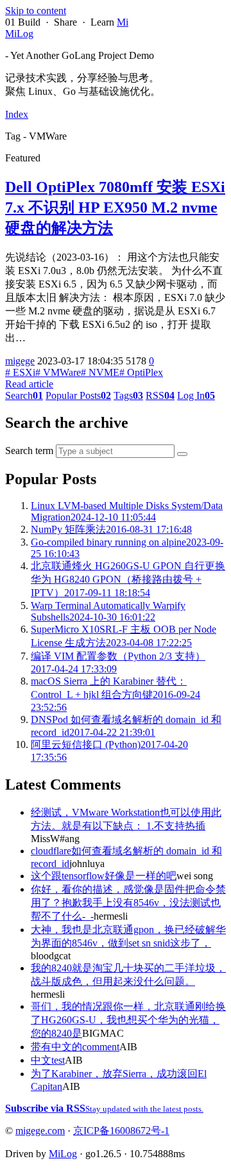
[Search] (182, 454)
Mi (122, 22)
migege (20, 360)
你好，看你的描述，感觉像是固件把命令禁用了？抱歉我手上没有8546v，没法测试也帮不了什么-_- (128, 903)
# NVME (100, 372)
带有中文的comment (75, 1046)
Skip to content (35, 10)
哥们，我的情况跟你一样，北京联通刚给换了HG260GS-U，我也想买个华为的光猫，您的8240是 (128, 1020)
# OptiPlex (141, 372)
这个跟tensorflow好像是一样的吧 (103, 875)
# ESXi (20, 372)
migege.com (40, 1130)
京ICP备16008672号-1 (121, 1130)
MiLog (63, 1153)
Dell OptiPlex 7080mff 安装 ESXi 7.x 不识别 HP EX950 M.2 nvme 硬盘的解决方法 (115, 207)
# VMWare (58, 372)
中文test (48, 1060)
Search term (29, 450)
